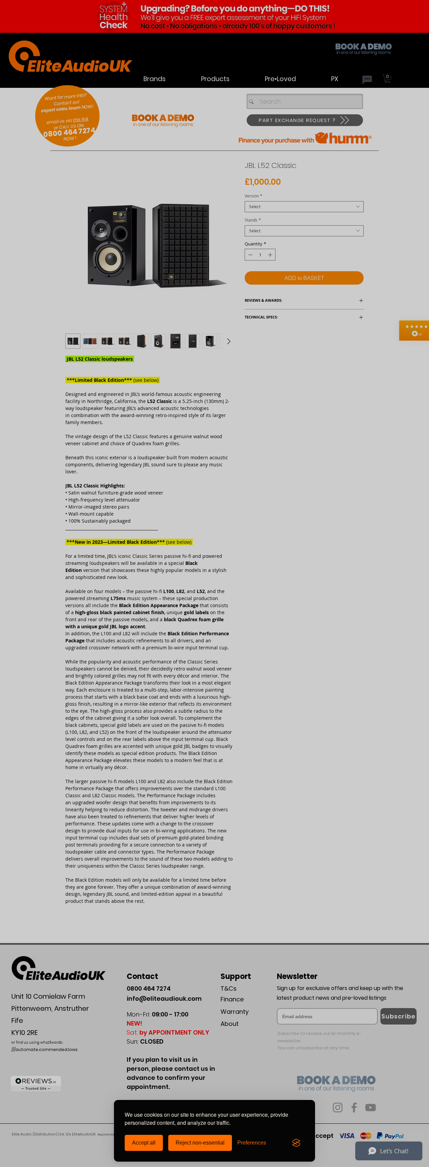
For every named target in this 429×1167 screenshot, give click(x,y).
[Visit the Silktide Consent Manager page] (296, 1143)
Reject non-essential (200, 1143)
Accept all (144, 1143)
